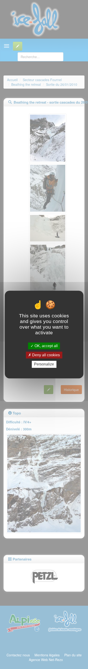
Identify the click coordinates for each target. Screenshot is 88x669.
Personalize (44, 364)
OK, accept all (46, 346)
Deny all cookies (45, 355)
